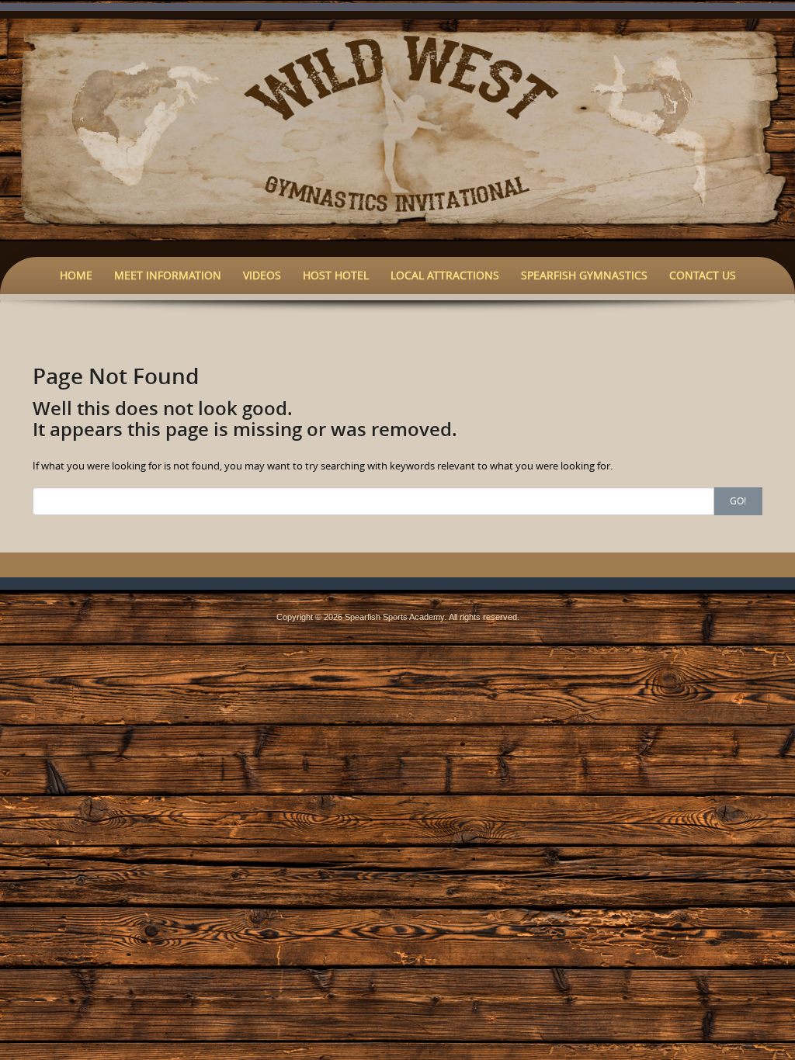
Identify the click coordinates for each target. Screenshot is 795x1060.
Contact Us (702, 275)
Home (76, 275)
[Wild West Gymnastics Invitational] (397, 128)
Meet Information (167, 275)
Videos (262, 275)
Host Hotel (336, 275)
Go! (738, 500)
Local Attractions (445, 275)
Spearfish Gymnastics (584, 275)
